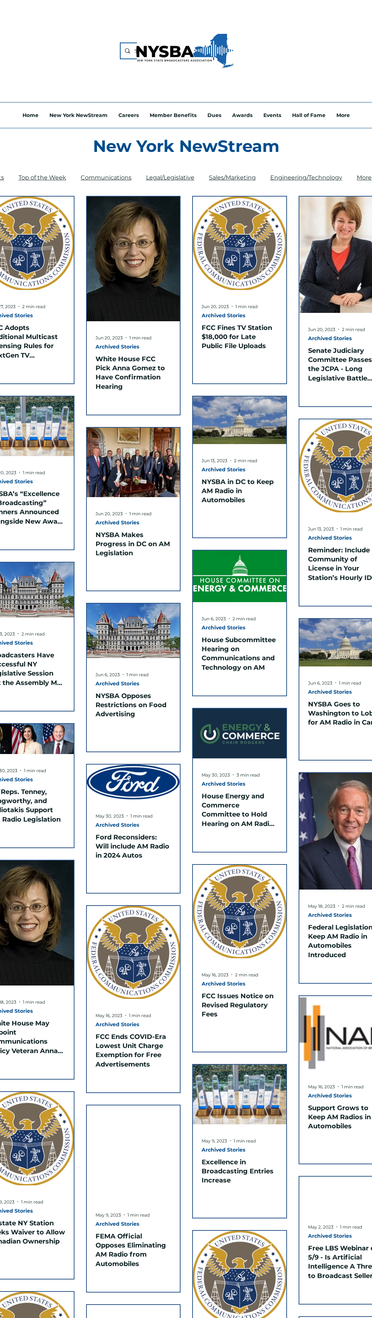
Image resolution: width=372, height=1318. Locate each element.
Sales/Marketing (232, 177)
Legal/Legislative (170, 177)
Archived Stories (117, 347)
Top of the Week (42, 177)
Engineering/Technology (306, 177)
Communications (106, 177)
